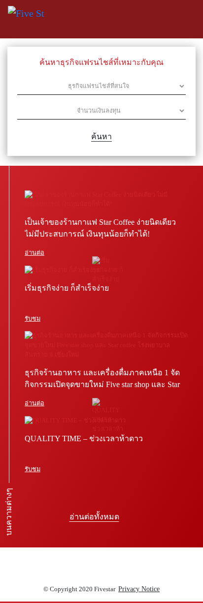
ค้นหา (101, 136)
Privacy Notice (139, 589)
